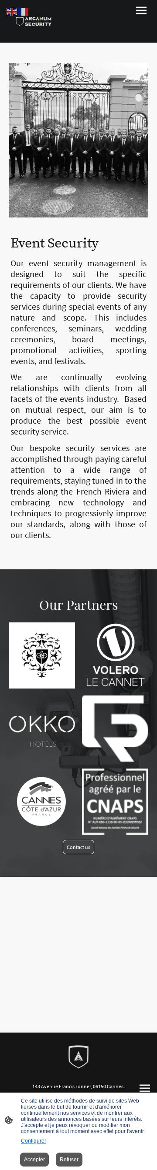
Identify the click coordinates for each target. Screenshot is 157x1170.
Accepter (34, 1160)
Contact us (78, 847)
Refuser (69, 1160)
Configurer (33, 1141)
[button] (12, 11)
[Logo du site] (33, 21)
